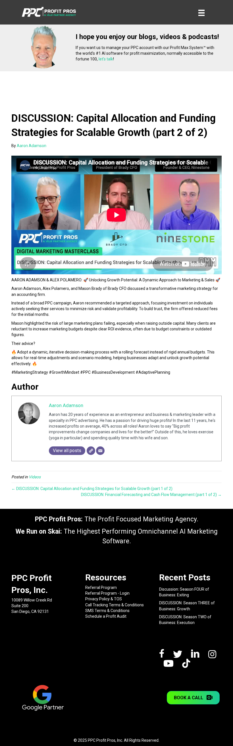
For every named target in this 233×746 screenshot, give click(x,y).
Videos (35, 477)
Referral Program (101, 587)
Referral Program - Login (107, 593)
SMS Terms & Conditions (107, 610)
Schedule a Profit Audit (105, 616)
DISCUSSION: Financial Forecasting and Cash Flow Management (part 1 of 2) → (151, 494)
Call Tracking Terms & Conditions (114, 605)
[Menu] (201, 13)
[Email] (100, 450)
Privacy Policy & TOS (103, 599)
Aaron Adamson (66, 405)
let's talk (106, 59)
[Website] (91, 450)
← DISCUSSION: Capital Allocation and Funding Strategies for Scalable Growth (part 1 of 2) (91, 488)
